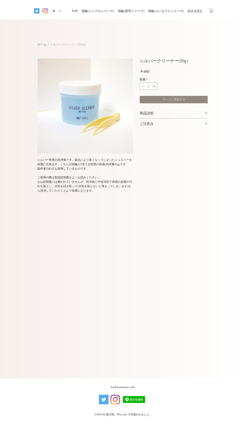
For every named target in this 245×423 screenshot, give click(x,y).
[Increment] (154, 86)
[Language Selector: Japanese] (56, 10)
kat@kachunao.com (123, 387)
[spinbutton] (148, 86)
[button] (211, 11)
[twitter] (36, 11)
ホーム (42, 44)
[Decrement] (142, 86)
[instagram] (45, 11)
